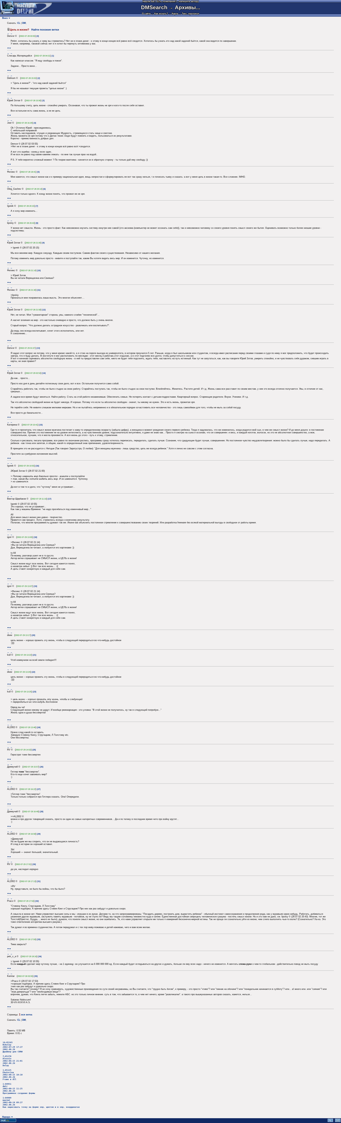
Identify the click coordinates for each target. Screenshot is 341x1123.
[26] (41, 767)
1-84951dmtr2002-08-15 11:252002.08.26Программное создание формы (19, 1088)
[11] (38, 290)
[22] (33, 672)
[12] (44, 310)
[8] (37, 223)
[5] (38, 172)
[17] (49, 499)
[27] (38, 789)
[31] (38, 881)
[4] (35, 123)
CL (18, 23)
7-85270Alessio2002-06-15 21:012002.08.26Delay (13, 1061)
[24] (38, 727)
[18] (35, 537)
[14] (44, 373)
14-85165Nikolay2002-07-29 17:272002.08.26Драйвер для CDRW (13, 1047)
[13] (38, 348)
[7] (37, 206)
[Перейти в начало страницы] (8, 48)
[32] (37, 901)
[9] (43, 243)
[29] (38, 834)
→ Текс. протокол (189, 13)
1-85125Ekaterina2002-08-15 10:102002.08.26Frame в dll (13, 1075)
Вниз (4, 18)
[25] (34, 750)
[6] (44, 189)
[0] (37, 36)
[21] (34, 655)
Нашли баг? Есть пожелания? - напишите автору (171, 1)
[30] (34, 864)
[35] (36, 976)
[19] (35, 586)
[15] (41, 425)
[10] (39, 270)
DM (24, 23)
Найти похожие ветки (45, 29)
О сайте (146, 13)
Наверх (5, 1117)
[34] (40, 956)
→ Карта (173, 13)
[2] (38, 78)
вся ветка (26, 1014)
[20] (33, 635)
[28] (41, 811)
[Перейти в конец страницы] (10, 48)
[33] (38, 939)
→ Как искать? (159, 13)
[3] (43, 100)
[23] (34, 692)
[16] (37, 466)
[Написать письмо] (337, 1121)
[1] (53, 56)
